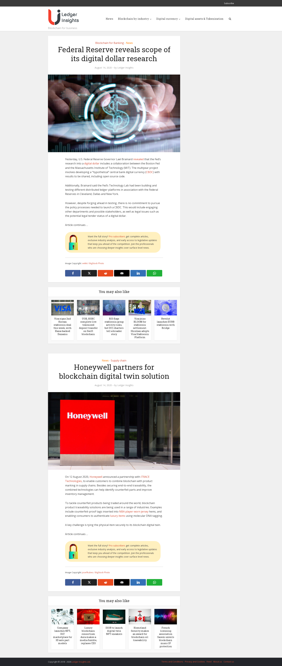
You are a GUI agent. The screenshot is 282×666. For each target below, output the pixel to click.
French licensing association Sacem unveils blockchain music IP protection (165, 637)
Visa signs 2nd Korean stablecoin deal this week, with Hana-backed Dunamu (62, 326)
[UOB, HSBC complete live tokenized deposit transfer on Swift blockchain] (88, 307)
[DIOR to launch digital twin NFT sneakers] (114, 616)
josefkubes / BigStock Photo (96, 572)
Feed (209, 661)
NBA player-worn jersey (133, 511)
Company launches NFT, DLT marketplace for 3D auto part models (62, 635)
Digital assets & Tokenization (204, 18)
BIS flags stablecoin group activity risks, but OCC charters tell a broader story (114, 326)
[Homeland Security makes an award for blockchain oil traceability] (140, 616)
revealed (138, 159)
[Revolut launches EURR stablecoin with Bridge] (165, 307)
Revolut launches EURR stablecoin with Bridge (166, 323)
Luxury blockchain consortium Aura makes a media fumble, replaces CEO (88, 635)
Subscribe (229, 3)
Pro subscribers (117, 236)
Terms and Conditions (172, 661)
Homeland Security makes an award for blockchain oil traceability (140, 634)
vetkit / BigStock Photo (93, 263)
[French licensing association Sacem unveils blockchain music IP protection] (165, 616)
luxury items (117, 516)
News (109, 18)
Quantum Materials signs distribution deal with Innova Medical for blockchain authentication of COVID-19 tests (137, 660)
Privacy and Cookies (195, 661)
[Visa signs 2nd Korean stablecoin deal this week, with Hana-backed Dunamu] (62, 307)
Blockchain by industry (133, 18)
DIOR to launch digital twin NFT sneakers (114, 630)
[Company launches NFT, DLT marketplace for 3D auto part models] (62, 616)
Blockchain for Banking (109, 43)
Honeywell (96, 477)
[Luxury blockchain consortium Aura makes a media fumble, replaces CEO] (88, 616)
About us (217, 661)
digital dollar (91, 163)
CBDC (149, 172)
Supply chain (118, 360)
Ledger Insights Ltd (81, 661)
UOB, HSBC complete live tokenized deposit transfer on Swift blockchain (88, 326)
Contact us (229, 661)
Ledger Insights (125, 67)
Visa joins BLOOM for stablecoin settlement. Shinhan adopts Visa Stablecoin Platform (140, 328)
